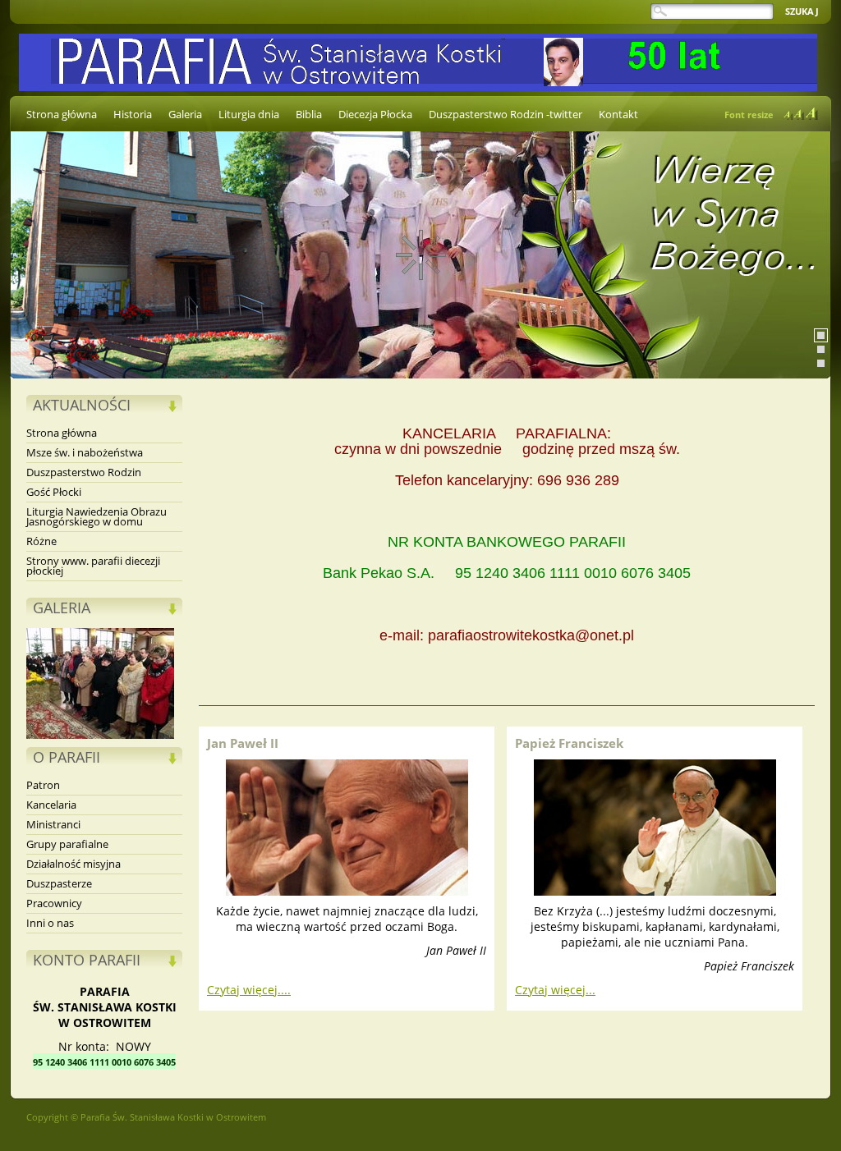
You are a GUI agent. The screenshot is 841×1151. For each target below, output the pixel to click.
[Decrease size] (788, 115)
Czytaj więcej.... (249, 989)
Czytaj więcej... (555, 989)
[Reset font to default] (799, 114)
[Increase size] (812, 113)
